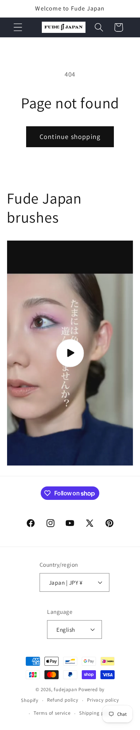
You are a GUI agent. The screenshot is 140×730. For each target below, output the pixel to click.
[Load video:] (70, 353)
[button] (18, 27)
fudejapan (65, 689)
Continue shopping (70, 136)
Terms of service (52, 713)
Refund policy (62, 700)
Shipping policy (97, 713)
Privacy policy (103, 700)
